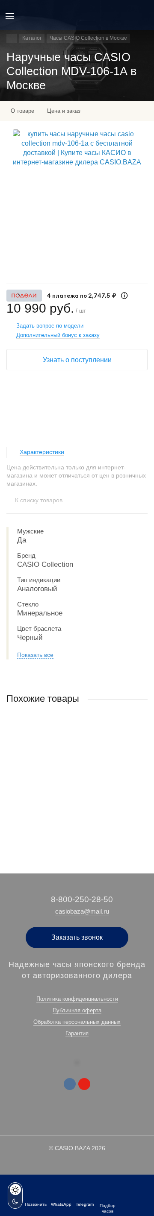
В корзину (77, 826)
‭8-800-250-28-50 (82, 899)
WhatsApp (61, 1204)
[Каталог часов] (11, 38)
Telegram (85, 1204)
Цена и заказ (63, 111)
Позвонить (36, 1204)
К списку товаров (38, 500)
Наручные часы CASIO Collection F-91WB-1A (64, 779)
